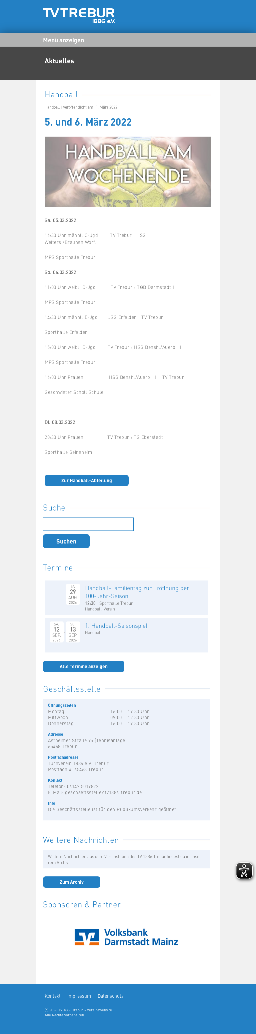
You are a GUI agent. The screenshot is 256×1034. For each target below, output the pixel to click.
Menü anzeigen (63, 39)
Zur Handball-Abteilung (86, 480)
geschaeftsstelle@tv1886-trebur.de (103, 792)
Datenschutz (110, 995)
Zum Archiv (72, 881)
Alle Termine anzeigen (84, 666)
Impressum (79, 995)
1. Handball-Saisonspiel (116, 625)
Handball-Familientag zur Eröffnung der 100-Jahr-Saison (137, 591)
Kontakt (53, 995)
